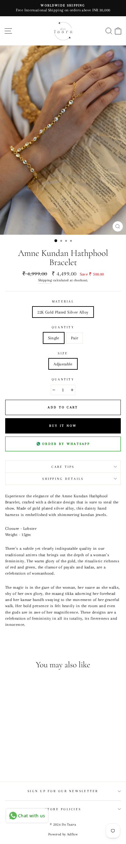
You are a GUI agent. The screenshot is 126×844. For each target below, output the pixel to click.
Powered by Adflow (63, 834)
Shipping (45, 280)
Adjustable (63, 363)
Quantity (63, 379)
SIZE (63, 353)
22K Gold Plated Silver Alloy (62, 312)
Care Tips (62, 466)
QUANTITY (63, 327)
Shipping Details (62, 478)
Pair (74, 337)
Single (53, 337)
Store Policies (63, 809)
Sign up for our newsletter (63, 791)
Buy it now (63, 426)
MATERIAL (63, 301)
